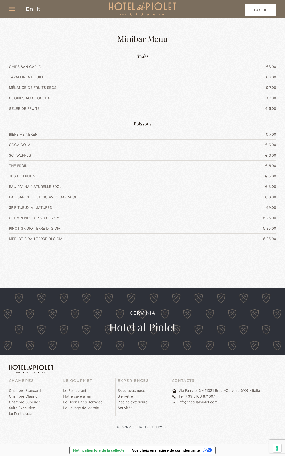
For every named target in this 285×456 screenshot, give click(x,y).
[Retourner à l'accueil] (142, 9)
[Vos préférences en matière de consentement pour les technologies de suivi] (277, 448)
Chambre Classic (23, 396)
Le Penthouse (20, 413)
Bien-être (125, 396)
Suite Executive (22, 408)
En (29, 9)
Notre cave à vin (77, 396)
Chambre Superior (24, 402)
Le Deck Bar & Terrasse (82, 402)
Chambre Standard (25, 390)
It (38, 9)
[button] (12, 9)
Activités (125, 408)
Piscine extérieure (132, 402)
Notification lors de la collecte (99, 450)
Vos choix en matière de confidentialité (166, 450)
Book (260, 10)
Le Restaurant (74, 390)
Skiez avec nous (131, 390)
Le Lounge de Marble (81, 408)
